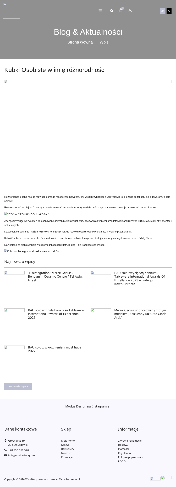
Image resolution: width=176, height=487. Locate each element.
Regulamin (124, 453)
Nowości (66, 453)
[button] (100, 11)
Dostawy (123, 444)
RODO (122, 461)
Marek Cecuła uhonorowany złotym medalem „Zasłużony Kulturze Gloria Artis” (140, 313)
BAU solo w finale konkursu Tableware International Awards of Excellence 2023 (56, 313)
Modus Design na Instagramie (87, 406)
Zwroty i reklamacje (129, 440)
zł (162, 10)
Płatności (123, 449)
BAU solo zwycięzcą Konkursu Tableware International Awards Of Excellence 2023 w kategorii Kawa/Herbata (139, 278)
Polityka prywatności (130, 457)
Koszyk (65, 444)
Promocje (67, 457)
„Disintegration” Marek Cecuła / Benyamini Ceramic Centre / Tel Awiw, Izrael (55, 276)
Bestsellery (67, 449)
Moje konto (68, 440)
